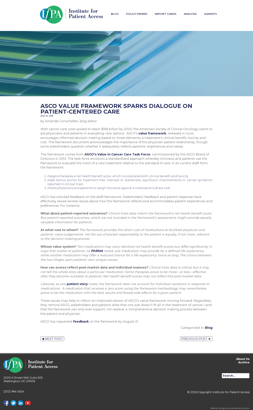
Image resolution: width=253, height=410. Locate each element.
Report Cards (165, 13)
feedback (81, 321)
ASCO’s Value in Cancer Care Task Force (117, 154)
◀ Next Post (52, 339)
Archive (244, 362)
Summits (210, 13)
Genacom (245, 408)
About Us (243, 359)
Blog (115, 13)
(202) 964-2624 (13, 391)
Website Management (220, 408)
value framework (152, 133)
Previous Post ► (196, 339)
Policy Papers (136, 13)
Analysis (190, 13)
